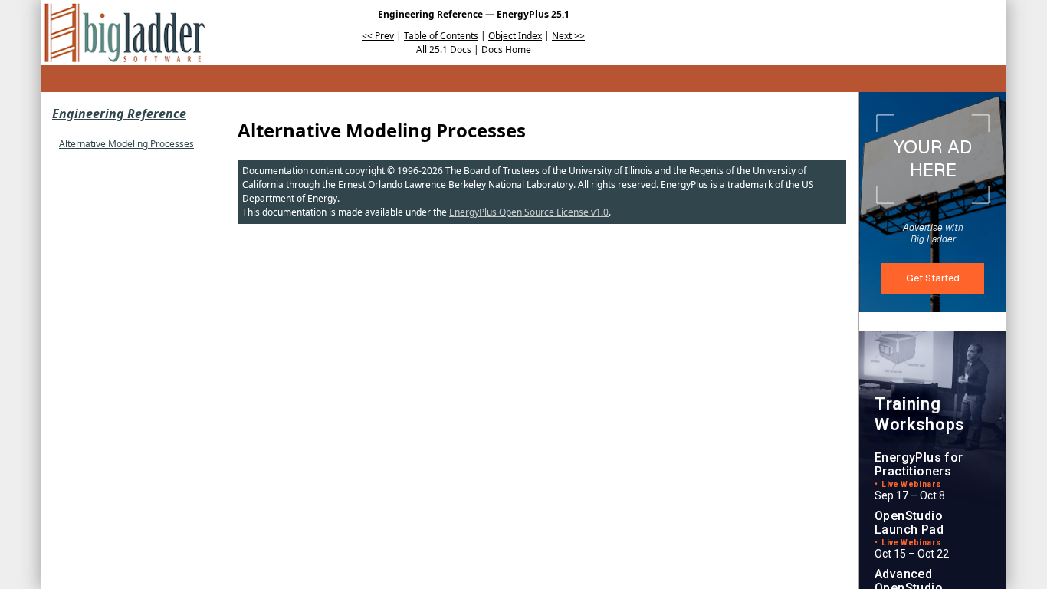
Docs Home (506, 49)
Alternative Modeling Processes (126, 143)
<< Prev (378, 35)
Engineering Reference (119, 113)
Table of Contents (441, 35)
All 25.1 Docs (443, 49)
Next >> (568, 35)
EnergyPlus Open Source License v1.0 (529, 212)
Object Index (515, 35)
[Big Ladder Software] (124, 32)
